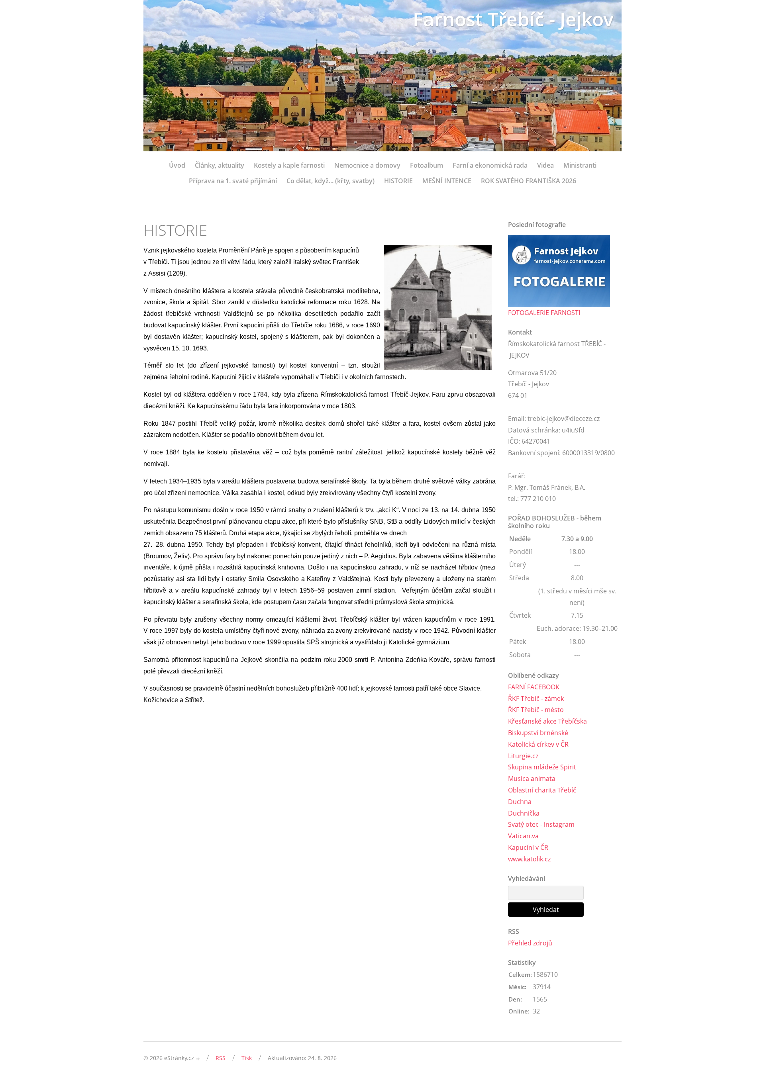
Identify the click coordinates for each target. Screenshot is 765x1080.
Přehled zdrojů (530, 943)
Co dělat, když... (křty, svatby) (330, 180)
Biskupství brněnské (538, 732)
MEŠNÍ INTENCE (446, 180)
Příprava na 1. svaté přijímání (233, 180)
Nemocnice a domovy (367, 165)
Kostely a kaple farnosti (289, 165)
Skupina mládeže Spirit (542, 767)
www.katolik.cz (529, 859)
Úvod (177, 165)
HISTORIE (398, 180)
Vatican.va (523, 836)
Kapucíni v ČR (528, 847)
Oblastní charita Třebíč (542, 790)
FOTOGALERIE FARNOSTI (544, 312)
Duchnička (523, 813)
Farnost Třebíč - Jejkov (513, 19)
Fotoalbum (426, 165)
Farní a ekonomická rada (490, 165)
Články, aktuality (219, 165)
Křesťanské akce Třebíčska (547, 721)
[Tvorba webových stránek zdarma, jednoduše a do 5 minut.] (198, 1059)
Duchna (520, 801)
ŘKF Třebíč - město (536, 709)
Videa (545, 165)
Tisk (246, 1058)
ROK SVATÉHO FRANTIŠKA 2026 (528, 180)
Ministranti (579, 165)
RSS (221, 1058)
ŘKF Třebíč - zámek (536, 698)
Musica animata (531, 778)
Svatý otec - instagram (541, 824)
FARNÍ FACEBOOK (533, 687)
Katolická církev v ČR (538, 744)
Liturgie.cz (523, 755)
